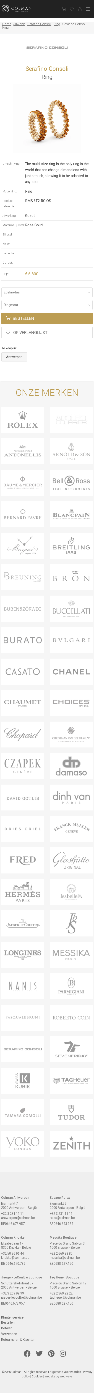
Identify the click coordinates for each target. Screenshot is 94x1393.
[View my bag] (64, 9)
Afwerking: (9, 215)
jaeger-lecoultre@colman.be (21, 1297)
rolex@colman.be (62, 1218)
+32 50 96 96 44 (12, 1253)
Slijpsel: (8, 234)
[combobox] (47, 292)
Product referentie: (9, 203)
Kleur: (6, 244)
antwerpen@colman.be (18, 1218)
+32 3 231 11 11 (12, 1213)
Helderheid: (10, 253)
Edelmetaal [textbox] (12, 292)
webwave (66, 1376)
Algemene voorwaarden (65, 1372)
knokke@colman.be (15, 1257)
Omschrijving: (11, 163)
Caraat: (8, 262)
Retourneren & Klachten (18, 1339)
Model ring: (10, 191)
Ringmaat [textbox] (11, 305)
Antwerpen (14, 357)
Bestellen (23, 318)
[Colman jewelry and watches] (20, 8)
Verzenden (9, 1334)
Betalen (6, 1328)
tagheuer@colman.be (65, 1297)
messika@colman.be (65, 1257)
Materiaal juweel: (14, 225)
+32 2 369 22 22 (61, 1293)
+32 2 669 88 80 (61, 1253)
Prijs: (6, 274)
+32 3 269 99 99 (12, 1293)
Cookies (37, 1376)
